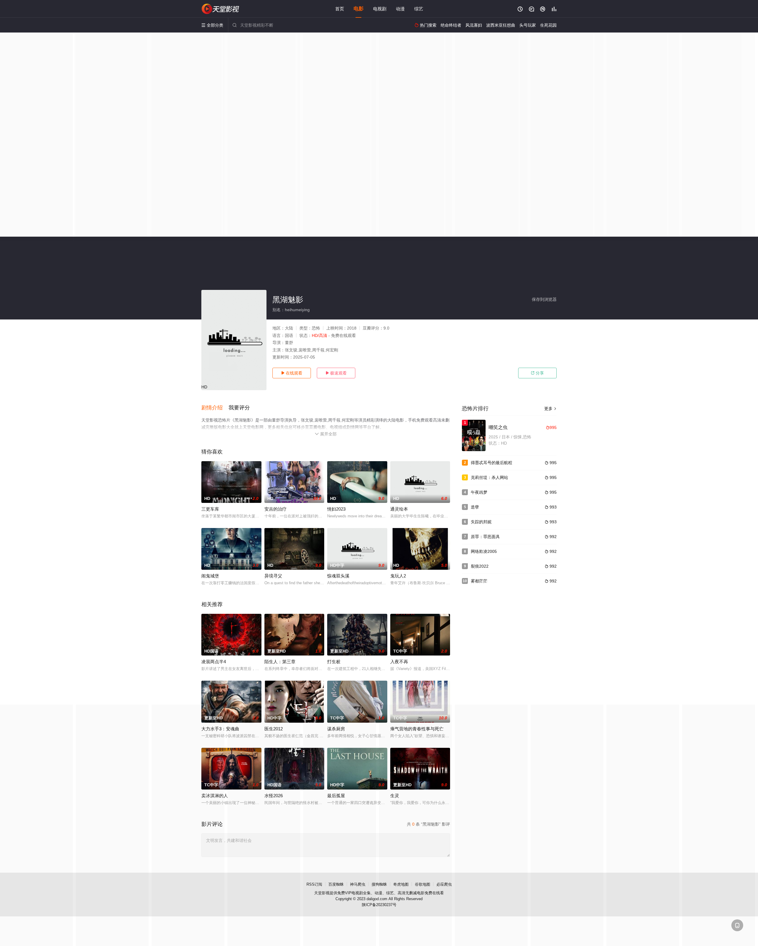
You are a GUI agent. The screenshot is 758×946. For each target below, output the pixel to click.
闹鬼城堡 (210, 575)
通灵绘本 (399, 508)
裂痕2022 (480, 566)
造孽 (475, 507)
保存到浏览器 (544, 299)
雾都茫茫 (479, 581)
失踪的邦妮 (481, 521)
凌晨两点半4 (213, 661)
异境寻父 (273, 575)
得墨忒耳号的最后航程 (491, 462)
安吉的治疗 (275, 508)
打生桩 (334, 661)
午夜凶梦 (479, 492)
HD (204, 387)
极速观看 (336, 373)
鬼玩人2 (398, 575)
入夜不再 (399, 661)
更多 (550, 408)
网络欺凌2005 (484, 551)
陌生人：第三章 (280, 661)
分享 (537, 373)
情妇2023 (336, 508)
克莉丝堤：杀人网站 (489, 477)
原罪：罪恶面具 (485, 536)
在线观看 (291, 373)
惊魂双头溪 (338, 575)
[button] (215, 408)
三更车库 (210, 508)
